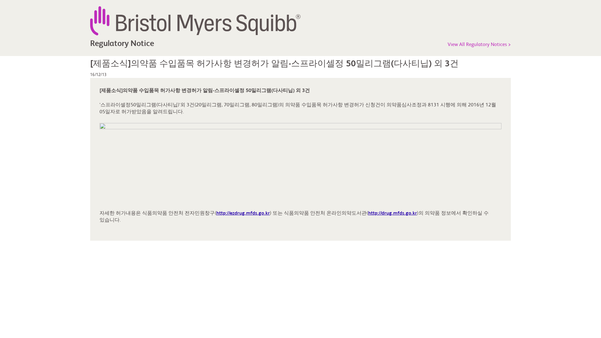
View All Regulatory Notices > (479, 44)
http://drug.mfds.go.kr (392, 213)
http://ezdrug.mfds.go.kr (243, 213)
